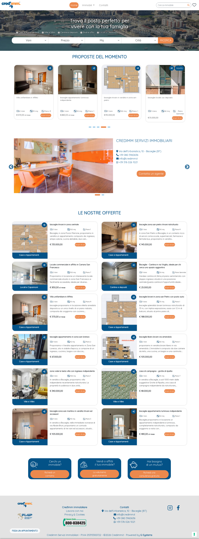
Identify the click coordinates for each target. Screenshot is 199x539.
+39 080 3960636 (128, 154)
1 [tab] (90, 127)
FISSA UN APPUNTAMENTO (25, 530)
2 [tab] (94, 127)
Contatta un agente (150, 173)
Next (186, 165)
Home (74, 5)
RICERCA (165, 40)
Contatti (103, 5)
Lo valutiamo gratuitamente (99, 474)
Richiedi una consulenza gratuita (149, 474)
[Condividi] (50, 68)
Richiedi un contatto (50, 474)
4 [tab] (102, 127)
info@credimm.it (127, 158)
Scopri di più (46, 115)
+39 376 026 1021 (127, 162)
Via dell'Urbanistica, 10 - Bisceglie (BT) (139, 151)
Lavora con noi (74, 510)
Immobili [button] (87, 5)
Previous (9, 165)
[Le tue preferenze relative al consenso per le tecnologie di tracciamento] (194, 534)
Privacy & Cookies (74, 514)
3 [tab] (98, 127)
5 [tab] (109, 127)
